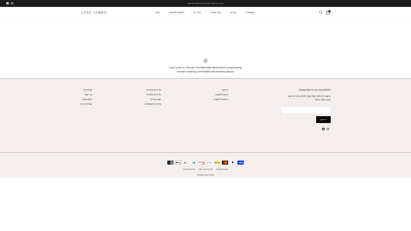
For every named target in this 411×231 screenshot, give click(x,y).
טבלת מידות (86, 104)
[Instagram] (12, 3)
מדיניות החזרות (153, 94)
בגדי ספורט (215, 12)
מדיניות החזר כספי (206, 169)
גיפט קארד (87, 99)
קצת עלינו (87, 90)
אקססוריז (250, 12)
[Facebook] (7, 3)
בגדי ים (197, 12)
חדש (158, 12)
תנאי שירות (155, 99)
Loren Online (209, 175)
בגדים (233, 12)
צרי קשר (88, 94)
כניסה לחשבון (222, 94)
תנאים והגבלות (222, 169)
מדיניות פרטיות (153, 90)
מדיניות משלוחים (153, 104)
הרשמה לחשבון (221, 99)
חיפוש (225, 90)
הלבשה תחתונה (176, 12)
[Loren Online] (94, 12)
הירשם (323, 120)
